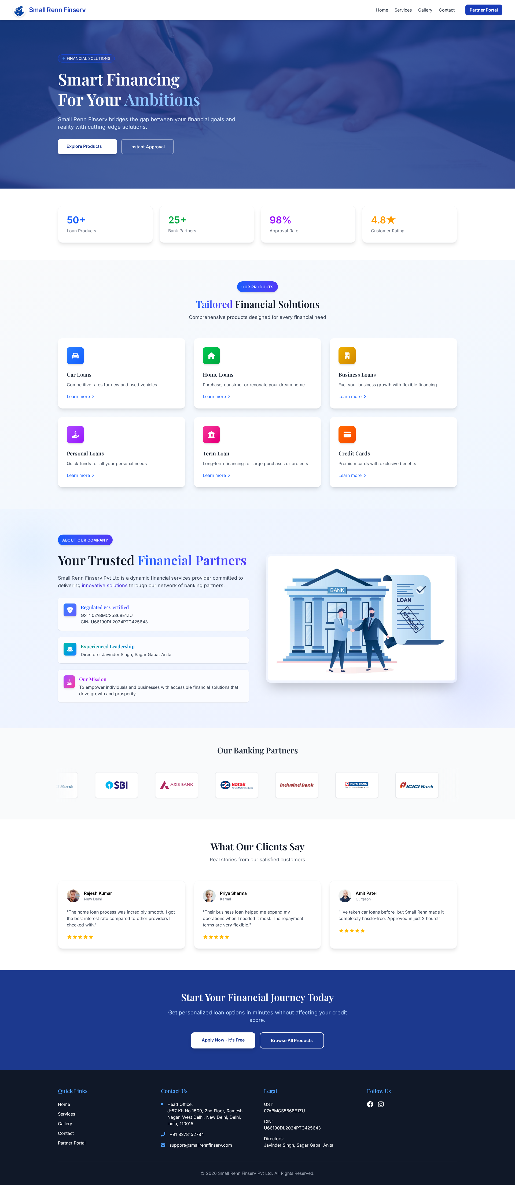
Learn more (78, 396)
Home (382, 10)
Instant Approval (147, 146)
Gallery (425, 10)
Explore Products (87, 146)
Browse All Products (292, 1040)
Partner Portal (484, 10)
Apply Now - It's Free (223, 1040)
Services (403, 10)
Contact (447, 10)
